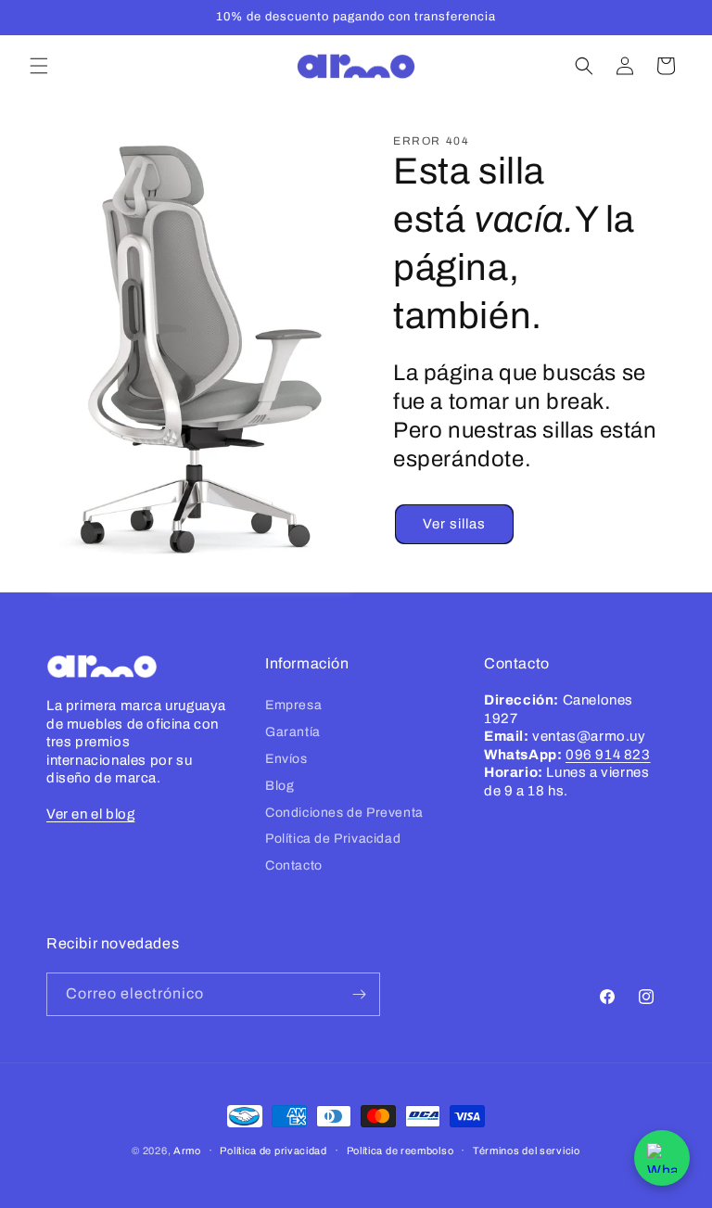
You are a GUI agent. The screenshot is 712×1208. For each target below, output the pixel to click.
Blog (279, 786)
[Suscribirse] (358, 994)
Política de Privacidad (332, 839)
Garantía (293, 732)
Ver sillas (454, 523)
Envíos (286, 759)
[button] (39, 65)
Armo (187, 1150)
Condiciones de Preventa (344, 813)
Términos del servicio (526, 1150)
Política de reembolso (400, 1150)
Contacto (294, 865)
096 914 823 (608, 754)
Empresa (293, 705)
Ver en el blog (90, 814)
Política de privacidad (273, 1150)
